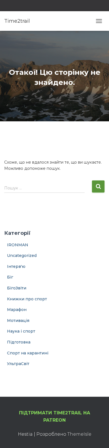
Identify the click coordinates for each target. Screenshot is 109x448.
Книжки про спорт (27, 298)
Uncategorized (22, 255)
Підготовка (18, 342)
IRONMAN (17, 244)
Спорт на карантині (27, 353)
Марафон (17, 309)
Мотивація (18, 320)
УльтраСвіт (18, 363)
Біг (10, 277)
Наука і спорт (21, 331)
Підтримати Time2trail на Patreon (54, 416)
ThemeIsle (79, 434)
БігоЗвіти (16, 288)
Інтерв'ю (16, 266)
